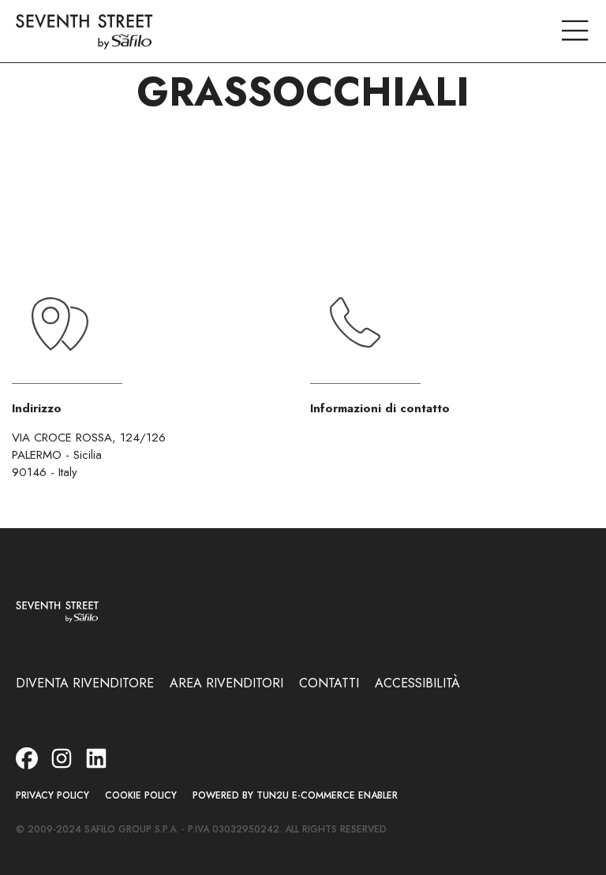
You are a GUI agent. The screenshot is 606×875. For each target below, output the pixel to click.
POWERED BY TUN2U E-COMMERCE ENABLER (295, 795)
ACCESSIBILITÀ (417, 683)
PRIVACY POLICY (52, 795)
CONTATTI (329, 683)
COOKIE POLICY (141, 795)
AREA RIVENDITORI (226, 683)
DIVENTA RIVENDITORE (85, 683)
